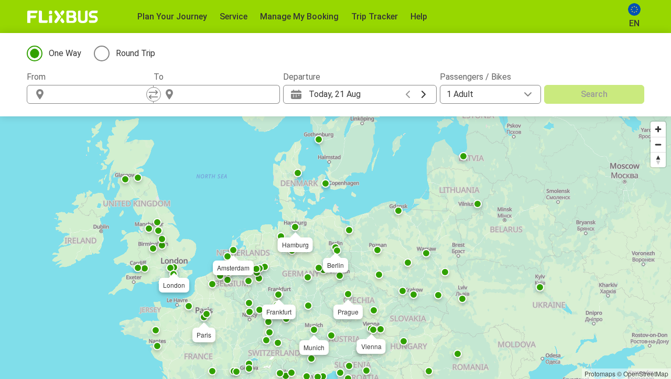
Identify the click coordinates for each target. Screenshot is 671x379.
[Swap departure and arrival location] (153, 94)
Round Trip (135, 53)
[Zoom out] (658, 144)
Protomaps (600, 373)
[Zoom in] (658, 129)
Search (594, 94)
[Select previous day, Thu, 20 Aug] (408, 94)
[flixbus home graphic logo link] (62, 16)
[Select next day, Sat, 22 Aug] (423, 94)
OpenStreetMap (645, 373)
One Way (65, 53)
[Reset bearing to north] (658, 159)
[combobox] (99, 94)
